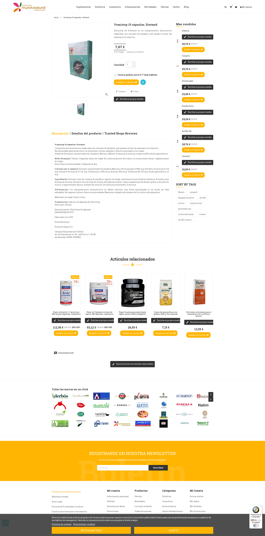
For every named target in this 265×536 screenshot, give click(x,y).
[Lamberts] (143, 423)
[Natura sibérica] (205, 414)
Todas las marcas (143, 511)
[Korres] (122, 405)
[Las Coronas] (163, 396)
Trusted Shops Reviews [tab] (120, 133)
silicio (181, 203)
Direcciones (113, 511)
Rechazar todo (91, 530)
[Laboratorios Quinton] (143, 405)
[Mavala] (184, 405)
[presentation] (210, 394)
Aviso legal (57, 501)
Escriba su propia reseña (131, 99)
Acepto (174, 530)
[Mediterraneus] (184, 414)
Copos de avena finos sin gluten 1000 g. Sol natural (166, 313)
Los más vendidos (143, 506)
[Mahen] (163, 405)
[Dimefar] (60, 423)
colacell (194, 192)
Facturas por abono (116, 506)
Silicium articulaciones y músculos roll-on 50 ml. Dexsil (198, 314)
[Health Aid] (101, 405)
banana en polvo (186, 197)
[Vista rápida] (54, 289)
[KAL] (122, 396)
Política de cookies (61, 524)
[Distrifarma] (80, 396)
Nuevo (181, 192)
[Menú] (260, 506)
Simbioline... (188, 106)
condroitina (196, 203)
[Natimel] (205, 405)
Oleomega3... (188, 81)
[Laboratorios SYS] (143, 414)
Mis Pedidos (196, 506)
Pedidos (111, 501)
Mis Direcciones (198, 511)
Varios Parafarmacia (172, 511)
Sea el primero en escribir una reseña (134, 364)
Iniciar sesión (196, 496)
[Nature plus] (205, 423)
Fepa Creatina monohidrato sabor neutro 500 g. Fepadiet (132, 313)
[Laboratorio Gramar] (122, 414)
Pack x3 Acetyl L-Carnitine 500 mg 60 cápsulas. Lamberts (66, 313)
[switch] (256, 525)
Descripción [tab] (60, 133)
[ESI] (80, 414)
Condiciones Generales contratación (69, 511)
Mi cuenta (113, 490)
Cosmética (167, 501)
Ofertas (138, 496)
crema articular (186, 214)
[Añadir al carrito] (54, 305)
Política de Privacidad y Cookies (67, 506)
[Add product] (143, 82)
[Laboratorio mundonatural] (122, 423)
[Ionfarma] (101, 423)
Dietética (166, 496)
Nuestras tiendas (60, 496)
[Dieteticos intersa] (60, 405)
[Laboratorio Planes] (143, 396)
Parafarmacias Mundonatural (66, 491)
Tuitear (136, 91)
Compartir (122, 91)
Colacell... (186, 55)
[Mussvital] (184, 423)
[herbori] (101, 414)
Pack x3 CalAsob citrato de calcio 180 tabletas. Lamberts (99, 313)
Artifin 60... (187, 131)
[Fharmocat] (101, 396)
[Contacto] (236, 7)
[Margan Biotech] (163, 423)
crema (202, 214)
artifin (203, 197)
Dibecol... (186, 30)
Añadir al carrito (125, 82)
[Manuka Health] (163, 414)
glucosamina (184, 208)
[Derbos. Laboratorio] (60, 396)
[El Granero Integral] (80, 405)
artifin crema (184, 219)
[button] (231, 7)
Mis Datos (194, 501)
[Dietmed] (60, 414)
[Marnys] (184, 396)
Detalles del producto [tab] (86, 133)
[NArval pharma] (205, 396)
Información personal (118, 496)
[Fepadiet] (80, 423)
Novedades (140, 501)
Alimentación (169, 506)
